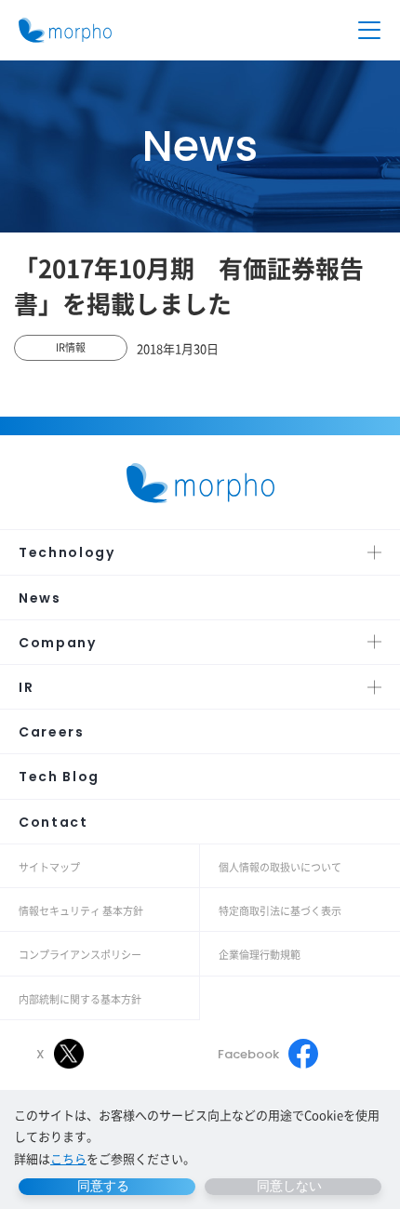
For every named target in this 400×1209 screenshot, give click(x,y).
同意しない (289, 1185)
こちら (68, 1158)
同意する (103, 1185)
